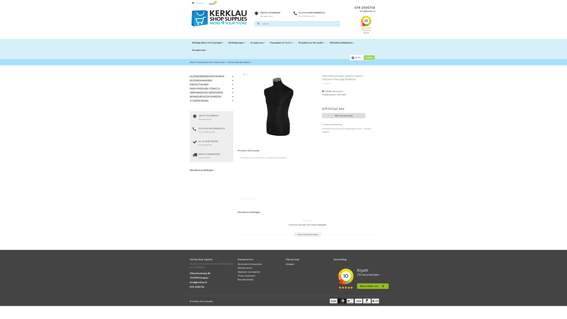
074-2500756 (197, 286)
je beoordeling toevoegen (307, 234)
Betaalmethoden (246, 279)
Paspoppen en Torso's (281, 42)
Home (192, 62)
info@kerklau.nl (198, 282)
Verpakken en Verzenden (311, 42)
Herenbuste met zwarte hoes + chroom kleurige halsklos (224, 62)
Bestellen (369, 57)
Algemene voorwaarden (249, 272)
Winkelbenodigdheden (341, 42)
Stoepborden (199, 50)
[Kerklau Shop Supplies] (219, 18)
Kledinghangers (236, 42)
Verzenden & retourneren (250, 264)
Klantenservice (245, 268)
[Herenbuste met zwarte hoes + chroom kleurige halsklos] (283, 106)
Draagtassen (257, 42)
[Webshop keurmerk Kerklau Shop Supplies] (213, 2)
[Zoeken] (258, 24)
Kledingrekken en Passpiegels (207, 42)
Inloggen (290, 264)
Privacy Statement (246, 275)
